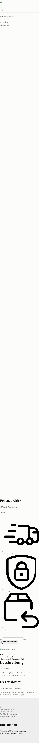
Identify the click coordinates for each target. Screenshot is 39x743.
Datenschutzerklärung (19, 731)
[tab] (5, 659)
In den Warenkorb (9, 641)
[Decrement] (1, 639)
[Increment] (25, 639)
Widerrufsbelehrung (6, 733)
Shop (1, 16)
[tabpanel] (19, 668)
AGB (9, 731)
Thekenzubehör (11, 657)
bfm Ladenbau (18, 733)
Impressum (3, 731)
